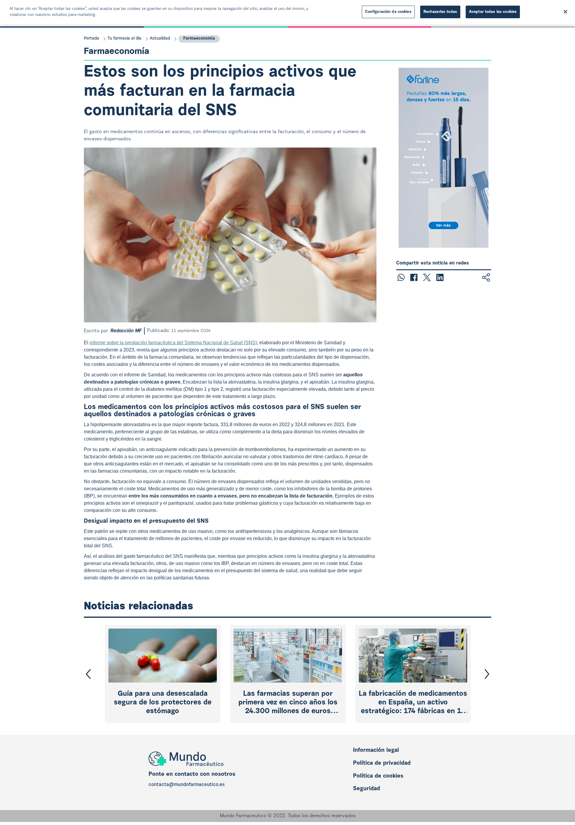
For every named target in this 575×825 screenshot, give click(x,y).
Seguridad (366, 789)
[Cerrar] (565, 11)
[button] (88, 674)
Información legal (376, 750)
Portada (91, 39)
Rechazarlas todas (440, 12)
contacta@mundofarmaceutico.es (187, 784)
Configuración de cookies (388, 12)
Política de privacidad (382, 763)
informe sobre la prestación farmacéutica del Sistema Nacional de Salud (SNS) (173, 342)
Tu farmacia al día (124, 39)
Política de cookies (378, 776)
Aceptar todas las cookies (493, 12)
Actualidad (160, 39)
